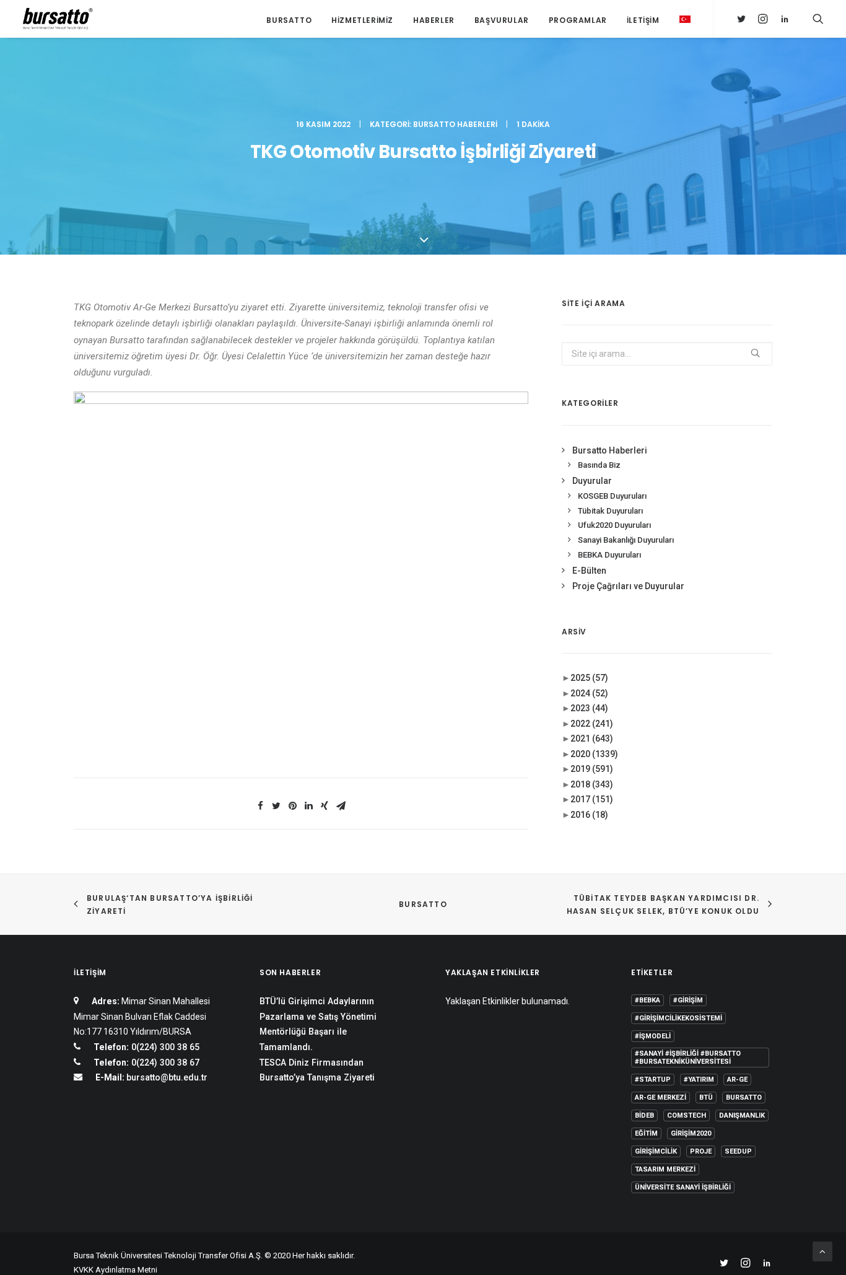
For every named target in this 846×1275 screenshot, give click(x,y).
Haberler (434, 20)
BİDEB (644, 1115)
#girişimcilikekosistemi (678, 1018)
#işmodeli (653, 1036)
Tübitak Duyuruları (610, 510)
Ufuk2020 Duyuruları (614, 525)
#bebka (647, 1000)
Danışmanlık (742, 1115)
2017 (591, 799)
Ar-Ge (737, 1080)
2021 (591, 738)
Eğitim (646, 1133)
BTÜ (706, 1097)
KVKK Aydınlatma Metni (115, 1269)
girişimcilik (656, 1151)
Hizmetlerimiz (362, 20)
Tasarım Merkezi (665, 1169)
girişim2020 (691, 1133)
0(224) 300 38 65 (164, 1047)
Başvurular (501, 20)
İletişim (643, 20)
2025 (589, 678)
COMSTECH (686, 1115)
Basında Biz (599, 465)
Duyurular (592, 481)
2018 (591, 784)
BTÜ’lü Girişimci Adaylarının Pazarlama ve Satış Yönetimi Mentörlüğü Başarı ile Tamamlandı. (318, 1024)
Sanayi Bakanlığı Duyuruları (626, 540)
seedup (738, 1151)
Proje (701, 1151)
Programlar (578, 20)
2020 (594, 754)
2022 (591, 724)
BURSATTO (423, 904)
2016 (589, 815)
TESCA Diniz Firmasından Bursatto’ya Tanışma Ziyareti (317, 1070)
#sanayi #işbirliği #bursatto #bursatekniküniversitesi (688, 1057)
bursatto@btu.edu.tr (166, 1077)
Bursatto (289, 20)
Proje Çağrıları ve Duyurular (628, 586)
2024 (589, 693)
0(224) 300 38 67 (164, 1062)
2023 (589, 708)
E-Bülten (589, 571)
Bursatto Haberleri (455, 124)
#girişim (688, 1000)
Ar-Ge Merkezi (660, 1097)
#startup (653, 1080)
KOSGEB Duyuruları (612, 496)
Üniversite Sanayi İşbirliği (683, 1187)
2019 (591, 769)
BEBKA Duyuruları (609, 554)
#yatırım (699, 1080)
